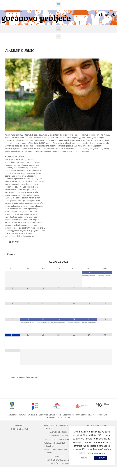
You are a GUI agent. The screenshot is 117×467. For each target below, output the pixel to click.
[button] (58, 4)
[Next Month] (104, 261)
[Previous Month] (12, 261)
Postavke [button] (84, 458)
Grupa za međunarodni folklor (55, 451)
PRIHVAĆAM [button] (101, 458)
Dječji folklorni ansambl (58, 439)
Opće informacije (19, 429)
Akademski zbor (58, 432)
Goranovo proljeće (97, 425)
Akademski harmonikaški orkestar (56, 426)
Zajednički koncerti (58, 463)
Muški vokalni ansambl (58, 460)
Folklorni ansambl (58, 435)
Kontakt (19, 425)
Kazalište (58, 456)
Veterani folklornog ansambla (55, 444)
